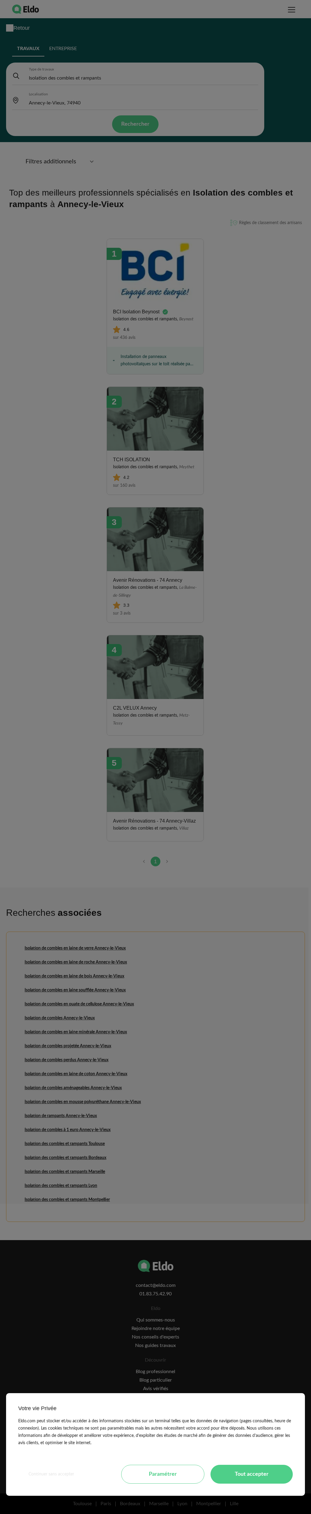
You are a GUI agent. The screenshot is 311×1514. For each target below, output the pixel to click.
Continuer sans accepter (51, 1474)
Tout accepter (251, 1474)
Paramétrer (163, 1474)
